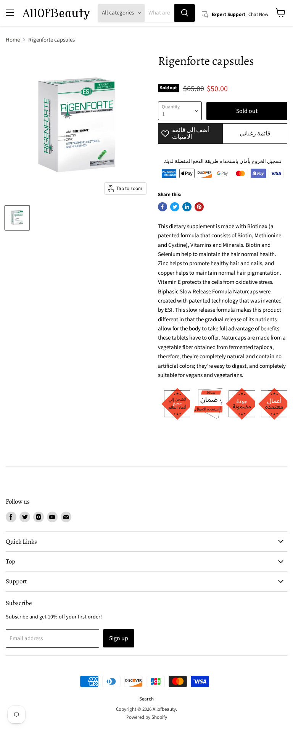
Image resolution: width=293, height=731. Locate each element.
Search (146, 699)
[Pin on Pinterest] (199, 206)
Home (13, 40)
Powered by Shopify (146, 717)
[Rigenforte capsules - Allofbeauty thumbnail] (17, 218)
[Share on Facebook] (162, 206)
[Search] (184, 13)
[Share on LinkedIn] (187, 206)
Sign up (118, 638)
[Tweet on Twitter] (174, 206)
